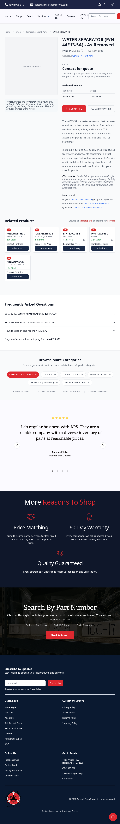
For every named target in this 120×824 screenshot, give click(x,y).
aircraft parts (85, 220)
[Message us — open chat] (113, 817)
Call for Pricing (103, 108)
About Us (58, 16)
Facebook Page (12, 759)
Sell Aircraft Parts (13, 723)
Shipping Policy (69, 723)
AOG (7, 744)
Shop (19, 16)
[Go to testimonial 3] (62, 471)
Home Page (10, 707)
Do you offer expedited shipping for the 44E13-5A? (32, 339)
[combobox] (102, 16)
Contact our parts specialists (88, 207)
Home (8, 16)
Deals (29, 16)
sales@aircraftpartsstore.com (51, 4)
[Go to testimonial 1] (53, 471)
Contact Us (84, 16)
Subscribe (55, 683)
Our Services (42, 625)
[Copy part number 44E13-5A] (82, 50)
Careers (71, 16)
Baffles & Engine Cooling (42, 382)
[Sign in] (112, 4)
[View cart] (105, 4)
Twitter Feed (11, 765)
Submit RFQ (75, 108)
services (111, 220)
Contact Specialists (98, 391)
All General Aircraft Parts (21, 374)
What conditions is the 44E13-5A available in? (29, 322)
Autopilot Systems (99, 374)
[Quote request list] (99, 4)
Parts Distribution (71, 391)
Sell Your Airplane (13, 728)
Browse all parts (21, 391)
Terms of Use (68, 712)
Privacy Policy (68, 707)
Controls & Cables (71, 374)
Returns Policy (69, 717)
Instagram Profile (13, 770)
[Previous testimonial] (17, 445)
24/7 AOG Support (46, 391)
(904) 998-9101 (17, 4)
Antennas (48, 374)
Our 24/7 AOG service (81, 199)
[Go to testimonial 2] (57, 471)
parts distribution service (96, 203)
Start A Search (60, 635)
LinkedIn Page (12, 775)
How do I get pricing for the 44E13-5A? (26, 330)
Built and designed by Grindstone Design (60, 811)
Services (41, 16)
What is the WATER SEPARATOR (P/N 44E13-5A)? (30, 314)
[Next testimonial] (103, 445)
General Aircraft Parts (36, 31)
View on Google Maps (72, 773)
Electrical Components (75, 382)
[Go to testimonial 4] (67, 471)
